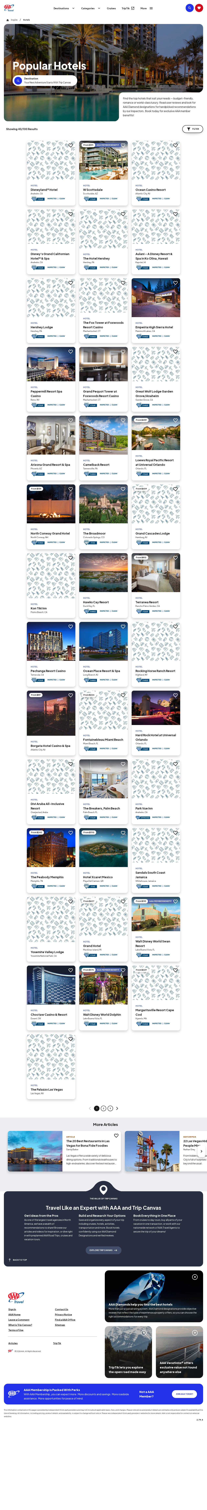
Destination (31, 78)
